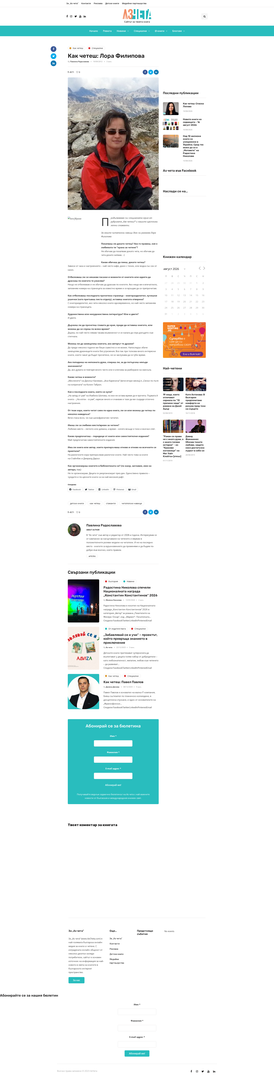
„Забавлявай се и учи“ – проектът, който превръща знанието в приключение (130, 639)
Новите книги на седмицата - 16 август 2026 (192, 122)
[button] (113, 143)
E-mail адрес (113, 768)
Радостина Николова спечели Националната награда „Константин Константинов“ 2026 (130, 591)
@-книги (159, 31)
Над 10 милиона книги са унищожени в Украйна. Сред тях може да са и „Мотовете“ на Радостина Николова (193, 146)
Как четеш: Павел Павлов (123, 682)
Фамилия (113, 752)
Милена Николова (114, 600)
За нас (76, 980)
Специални (140, 31)
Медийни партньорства (134, 3)
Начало (93, 31)
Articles (92, 556)
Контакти (86, 3)
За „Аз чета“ (72, 3)
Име (113, 736)
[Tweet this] (150, 72)
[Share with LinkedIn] (156, 72)
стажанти (111, 503)
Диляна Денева (112, 687)
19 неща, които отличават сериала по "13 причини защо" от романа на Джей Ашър (173, 401)
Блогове (177, 31)
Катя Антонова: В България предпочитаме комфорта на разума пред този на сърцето (196, 401)
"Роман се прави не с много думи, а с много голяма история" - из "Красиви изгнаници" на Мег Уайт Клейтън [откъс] (173, 446)
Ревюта (107, 31)
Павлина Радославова (79, 61)
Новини (121, 31)
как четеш (95, 503)
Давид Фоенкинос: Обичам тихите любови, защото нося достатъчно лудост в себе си (195, 443)
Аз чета (109, 647)
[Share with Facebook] (145, 72)
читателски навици (132, 503)
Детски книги (112, 3)
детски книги (77, 503)
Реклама (98, 3)
